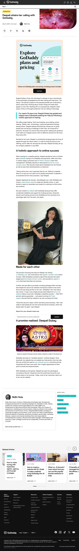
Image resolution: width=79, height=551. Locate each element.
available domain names (34, 279)
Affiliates (45, 504)
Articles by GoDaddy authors (66, 396)
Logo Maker (69, 518)
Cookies (73, 540)
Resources (15, 502)
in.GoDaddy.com (21, 275)
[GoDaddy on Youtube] (73, 533)
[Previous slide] (69, 449)
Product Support (16, 497)
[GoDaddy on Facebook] (55, 533)
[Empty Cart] (74, 2)
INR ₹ (32, 532)
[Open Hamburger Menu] (3, 2)
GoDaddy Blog (7, 509)
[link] (11, 31)
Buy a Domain (69, 497)
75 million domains (43, 160)
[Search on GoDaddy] (75, 6)
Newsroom (6, 520)
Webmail (33, 514)
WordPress (73, 459)
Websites (30, 459)
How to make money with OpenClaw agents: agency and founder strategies (13, 467)
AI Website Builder (70, 504)
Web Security (69, 515)
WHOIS (32, 517)
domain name (28, 182)
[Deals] (64, 2)
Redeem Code (34, 520)
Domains (60, 400)
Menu (4, 6)
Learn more (10, 477)
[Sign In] (71, 2)
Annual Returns (7, 501)
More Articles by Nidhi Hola (12, 426)
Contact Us (6, 507)
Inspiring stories (63, 404)
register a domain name (50, 275)
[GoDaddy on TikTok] (64, 533)
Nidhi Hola (27, 24)
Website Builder (63, 412)
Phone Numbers (69, 521)
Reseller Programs (47, 502)
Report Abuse (16, 500)
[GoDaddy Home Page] (10, 532)
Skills (9, 456)
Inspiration (7, 11)
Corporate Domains (35, 507)
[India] (12, 2)
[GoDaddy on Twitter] (69, 533)
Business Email (69, 507)
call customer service (42, 362)
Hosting (68, 513)
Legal (5, 517)
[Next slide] (75, 449)
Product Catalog (34, 523)
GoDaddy (22, 158)
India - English (23, 532)
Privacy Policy (66, 540)
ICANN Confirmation (35, 500)
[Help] (67, 2)
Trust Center (7, 522)
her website (31, 191)
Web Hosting (61, 408)
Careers (5, 504)
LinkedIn (8, 421)
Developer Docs (34, 497)
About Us (6, 499)
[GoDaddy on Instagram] (60, 533)
